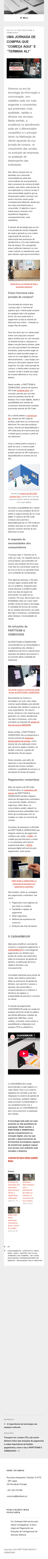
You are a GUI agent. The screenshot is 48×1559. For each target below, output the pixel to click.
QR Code (34, 1256)
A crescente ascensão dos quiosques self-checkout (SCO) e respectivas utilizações (14, 1190)
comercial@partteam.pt (17, 1496)
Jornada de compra (18, 1256)
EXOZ (16, 1253)
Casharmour (14, 1251)
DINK (10, 1253)
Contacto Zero (31, 1251)
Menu (25, 17)
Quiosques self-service (29, 1261)
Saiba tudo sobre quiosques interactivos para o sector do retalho (13, 1221)
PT (9, 1247)
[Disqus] (24, 1299)
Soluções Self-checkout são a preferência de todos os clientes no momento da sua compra (28, 1191)
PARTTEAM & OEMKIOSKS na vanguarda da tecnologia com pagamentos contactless (24, 884)
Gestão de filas (28, 1253)
